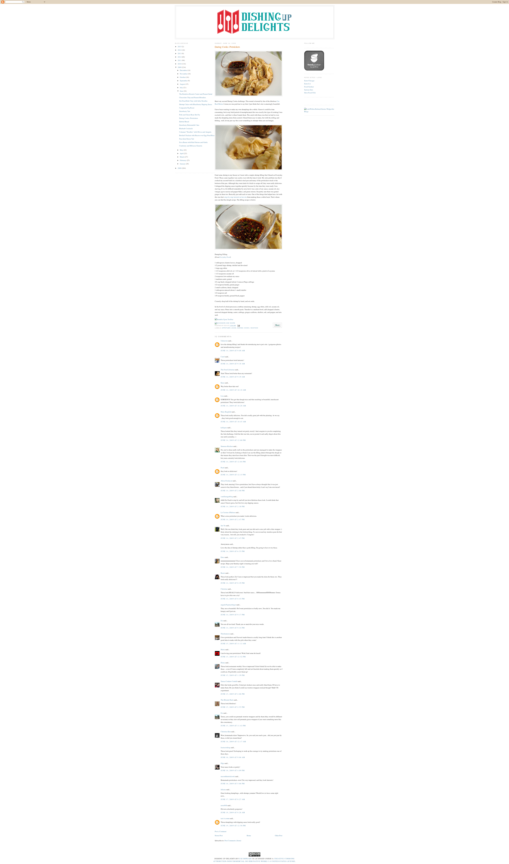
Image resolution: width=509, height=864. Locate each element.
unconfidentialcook (228, 776)
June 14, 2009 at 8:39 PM (233, 583)
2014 (180, 50)
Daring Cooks (243, 328)
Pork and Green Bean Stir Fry (189, 114)
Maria (223, 649)
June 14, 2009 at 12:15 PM (233, 474)
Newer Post (219, 835)
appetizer (226, 328)
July (181, 87)
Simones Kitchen (227, 446)
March (182, 157)
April (182, 153)
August (182, 84)
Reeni (223, 573)
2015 (180, 46)
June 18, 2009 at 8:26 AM (233, 812)
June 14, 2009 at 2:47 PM (233, 519)
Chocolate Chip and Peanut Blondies (192, 97)
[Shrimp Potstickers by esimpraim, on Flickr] (248, 95)
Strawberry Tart (184, 111)
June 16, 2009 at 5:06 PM (233, 783)
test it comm (225, 818)
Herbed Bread (184, 121)
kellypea (224, 427)
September (184, 80)
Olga (222, 763)
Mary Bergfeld (226, 412)
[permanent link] (224, 319)
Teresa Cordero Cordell (229, 681)
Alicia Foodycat (226, 481)
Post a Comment (220, 831)
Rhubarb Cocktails (186, 128)
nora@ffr (224, 805)
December (183, 70)
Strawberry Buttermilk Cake (189, 125)
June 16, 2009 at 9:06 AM (233, 757)
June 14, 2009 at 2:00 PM (233, 490)
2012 (180, 57)
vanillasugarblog (227, 496)
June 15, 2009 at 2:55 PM (233, 707)
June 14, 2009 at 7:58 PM (233, 567)
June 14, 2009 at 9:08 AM (233, 350)
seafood (254, 328)
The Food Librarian (228, 369)
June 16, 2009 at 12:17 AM (233, 741)
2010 (180, 64)
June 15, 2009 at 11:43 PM (233, 725)
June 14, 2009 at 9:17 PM (233, 614)
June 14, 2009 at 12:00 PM (233, 440)
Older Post (278, 835)
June (182, 91)
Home (249, 835)
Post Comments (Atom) (233, 840)
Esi (222, 620)
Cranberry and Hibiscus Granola (190, 146)
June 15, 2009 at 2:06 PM (233, 694)
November (184, 74)
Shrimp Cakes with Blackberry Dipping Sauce (195, 104)
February (183, 160)
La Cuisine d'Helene (228, 512)
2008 (180, 168)
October (183, 77)
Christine (224, 589)
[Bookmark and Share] (225, 323)
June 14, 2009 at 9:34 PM (233, 628)
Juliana (223, 789)
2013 (180, 53)
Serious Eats (308, 90)
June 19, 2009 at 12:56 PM (233, 825)
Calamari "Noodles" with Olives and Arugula (195, 132)
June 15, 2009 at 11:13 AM (233, 643)
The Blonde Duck (227, 700)
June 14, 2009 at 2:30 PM (233, 506)
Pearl (222, 467)
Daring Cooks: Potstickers (188, 118)
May (182, 150)
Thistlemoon (225, 634)
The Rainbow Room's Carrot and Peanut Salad (195, 94)
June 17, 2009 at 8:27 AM (233, 799)
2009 (180, 67)
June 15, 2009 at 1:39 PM (233, 675)
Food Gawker (309, 87)
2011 (180, 60)
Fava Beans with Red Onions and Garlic (193, 142)
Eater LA (307, 83)
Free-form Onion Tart (186, 139)
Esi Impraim (245, 858)
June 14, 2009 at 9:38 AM (233, 363)
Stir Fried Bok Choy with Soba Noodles (193, 101)
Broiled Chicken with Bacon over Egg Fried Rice (196, 135)
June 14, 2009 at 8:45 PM (233, 599)
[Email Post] (238, 325)
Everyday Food (224, 257)
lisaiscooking (225, 747)
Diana (223, 662)
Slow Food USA (310, 92)
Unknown (224, 341)
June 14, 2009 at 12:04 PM (233, 461)
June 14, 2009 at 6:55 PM (233, 551)
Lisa (222, 396)
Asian (233, 328)
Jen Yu (223, 525)
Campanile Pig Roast (186, 108)
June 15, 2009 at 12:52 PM (233, 656)
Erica (222, 557)
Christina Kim (226, 731)
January (183, 164)
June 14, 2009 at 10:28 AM (233, 405)
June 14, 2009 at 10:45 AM (233, 421)
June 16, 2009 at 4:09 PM (233, 770)
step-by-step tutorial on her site (236, 197)
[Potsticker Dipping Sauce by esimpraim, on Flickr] (248, 249)
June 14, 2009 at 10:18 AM (233, 390)
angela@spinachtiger (228, 604)
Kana (222, 383)
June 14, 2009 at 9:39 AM (233, 377)
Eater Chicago (309, 80)
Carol (223, 356)
